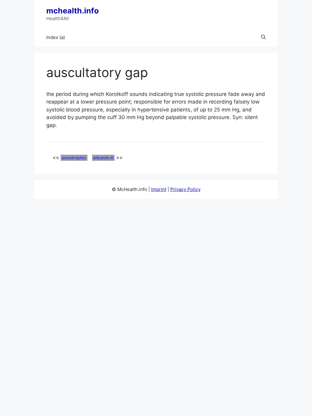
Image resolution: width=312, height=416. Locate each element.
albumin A (103, 157)
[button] (263, 37)
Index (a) (55, 37)
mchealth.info (72, 10)
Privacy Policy (185, 189)
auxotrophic (74, 157)
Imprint (158, 189)
